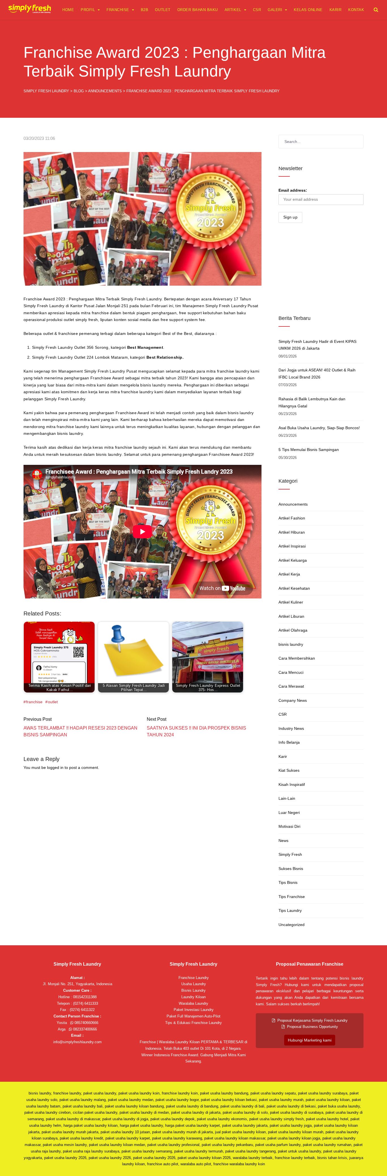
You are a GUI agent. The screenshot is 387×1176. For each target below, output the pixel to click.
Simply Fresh (290, 854)
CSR (257, 10)
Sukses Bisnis (290, 868)
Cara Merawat (291, 686)
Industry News (291, 728)
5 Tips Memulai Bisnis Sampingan (308, 449)
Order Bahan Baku (197, 10)
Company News (292, 700)
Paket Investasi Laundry (194, 1010)
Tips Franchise (291, 896)
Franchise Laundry (193, 978)
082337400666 (84, 1029)
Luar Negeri (289, 812)
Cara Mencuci (290, 672)
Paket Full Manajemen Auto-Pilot (193, 1016)
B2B (144, 10)
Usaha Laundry (193, 984)
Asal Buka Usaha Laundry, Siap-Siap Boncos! (319, 428)
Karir (335, 10)
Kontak (356, 10)
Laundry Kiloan (193, 997)
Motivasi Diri (289, 826)
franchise (34, 702)
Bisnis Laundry (193, 990)
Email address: (292, 190)
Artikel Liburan (291, 616)
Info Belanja (289, 742)
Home (68, 10)
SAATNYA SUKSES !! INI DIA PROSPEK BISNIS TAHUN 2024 (196, 731)
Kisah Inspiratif (291, 784)
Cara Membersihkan (296, 658)
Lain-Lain (286, 798)
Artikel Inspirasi (292, 546)
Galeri (275, 10)
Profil (88, 10)
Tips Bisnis (287, 882)
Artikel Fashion (291, 518)
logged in (55, 767)
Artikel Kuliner (290, 602)
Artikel (233, 10)
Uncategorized (291, 924)
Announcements (293, 504)
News (283, 840)
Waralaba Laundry (193, 1003)
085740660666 (85, 1023)
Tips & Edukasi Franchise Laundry (193, 1023)
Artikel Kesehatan (294, 588)
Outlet (162, 10)
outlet (53, 702)
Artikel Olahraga (292, 630)
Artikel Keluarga (292, 560)
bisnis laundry (290, 644)
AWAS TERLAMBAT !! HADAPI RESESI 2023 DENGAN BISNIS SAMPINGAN (80, 731)
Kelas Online (308, 10)
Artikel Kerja (289, 574)
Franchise (118, 10)
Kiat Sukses (288, 770)
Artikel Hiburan (291, 532)
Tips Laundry (290, 910)
